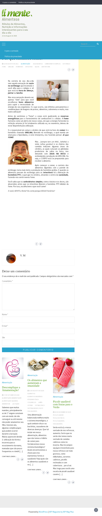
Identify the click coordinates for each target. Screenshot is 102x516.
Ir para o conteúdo (9, 2)
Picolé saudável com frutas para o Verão (62, 404)
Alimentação (25, 64)
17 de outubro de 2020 (11, 395)
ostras (30, 405)
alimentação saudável (10, 401)
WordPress (43, 512)
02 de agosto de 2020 (36, 391)
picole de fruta (58, 418)
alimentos (31, 394)
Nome (5, 314)
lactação (15, 404)
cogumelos (31, 402)
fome (4, 67)
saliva (37, 67)
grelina (11, 67)
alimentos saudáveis (34, 396)
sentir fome (45, 67)
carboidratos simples (52, 64)
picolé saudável (59, 421)
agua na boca (37, 64)
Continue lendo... (9, 456)
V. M (23, 255)
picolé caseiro (58, 415)
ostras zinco (40, 405)
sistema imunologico (35, 408)
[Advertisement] (89, 96)
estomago (66, 64)
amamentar (6, 404)
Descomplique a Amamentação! (11, 389)
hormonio (19, 67)
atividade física (33, 399)
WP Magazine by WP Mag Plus (61, 512)
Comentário (7, 281)
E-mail (5, 326)
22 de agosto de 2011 (11, 64)
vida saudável (32, 411)
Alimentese (10, 19)
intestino (29, 67)
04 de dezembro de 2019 (63, 412)
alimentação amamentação (12, 398)
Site (3, 337)
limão (40, 402)
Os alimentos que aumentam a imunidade (37, 383)
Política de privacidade (27, 2)
